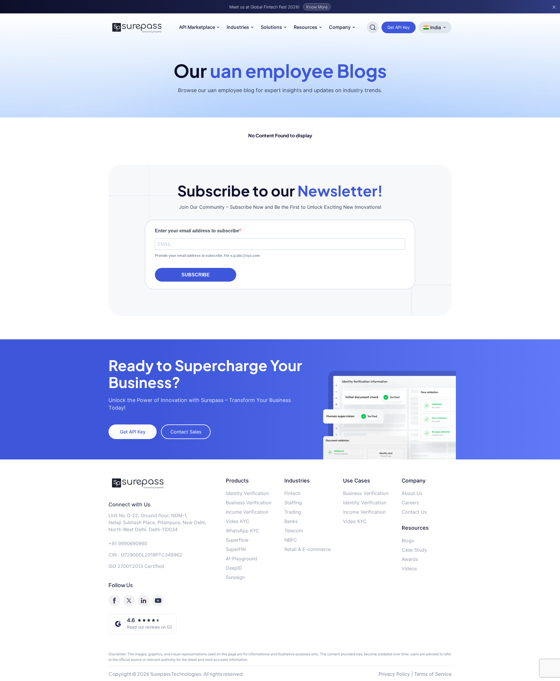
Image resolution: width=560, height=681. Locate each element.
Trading (292, 512)
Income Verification (247, 512)
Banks (291, 521)
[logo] (162, 483)
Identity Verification (247, 493)
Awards (410, 559)
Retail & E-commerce (307, 549)
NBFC (290, 540)
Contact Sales (185, 432)
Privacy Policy (394, 674)
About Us (412, 493)
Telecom (293, 530)
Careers (410, 503)
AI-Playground (241, 558)
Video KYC (237, 521)
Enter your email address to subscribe (197, 230)
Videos (409, 568)
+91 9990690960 (127, 543)
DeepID (234, 568)
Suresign (235, 577)
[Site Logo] (137, 27)
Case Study (414, 550)
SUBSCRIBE (195, 274)
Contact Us (414, 512)
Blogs (408, 540)
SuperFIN (236, 549)
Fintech (292, 493)
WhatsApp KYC (242, 530)
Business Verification (248, 503)
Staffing (293, 503)
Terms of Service (433, 674)
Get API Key (398, 27)
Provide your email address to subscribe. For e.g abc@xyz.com (207, 256)
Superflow (237, 540)
